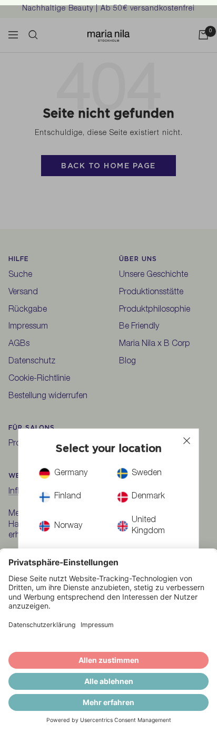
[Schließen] (187, 441)
